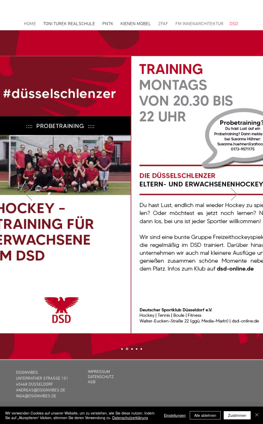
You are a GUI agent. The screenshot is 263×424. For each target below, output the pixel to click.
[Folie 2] (126, 349)
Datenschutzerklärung (130, 417)
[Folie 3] (131, 349)
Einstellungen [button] (175, 415)
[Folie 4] (136, 349)
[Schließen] (257, 415)
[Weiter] (234, 194)
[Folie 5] (141, 349)
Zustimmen (237, 415)
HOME (30, 24)
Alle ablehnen (205, 415)
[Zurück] (29, 194)
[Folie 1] (122, 349)
